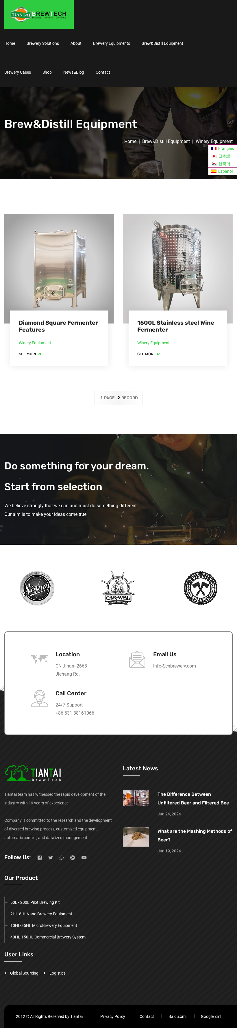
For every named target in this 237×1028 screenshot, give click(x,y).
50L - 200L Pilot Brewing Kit (35, 902)
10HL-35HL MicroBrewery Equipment (43, 925)
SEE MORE (28, 354)
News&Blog (73, 72)
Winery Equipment (214, 141)
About (76, 43)
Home (9, 43)
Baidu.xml (177, 1016)
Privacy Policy (112, 1016)
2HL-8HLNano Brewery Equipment (41, 914)
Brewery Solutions (43, 43)
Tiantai (76, 1016)
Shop (47, 72)
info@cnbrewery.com (174, 666)
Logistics (57, 973)
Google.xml (211, 1016)
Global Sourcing (24, 973)
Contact (103, 72)
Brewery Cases (17, 72)
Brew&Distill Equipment (162, 43)
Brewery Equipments (111, 43)
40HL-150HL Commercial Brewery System (48, 937)
